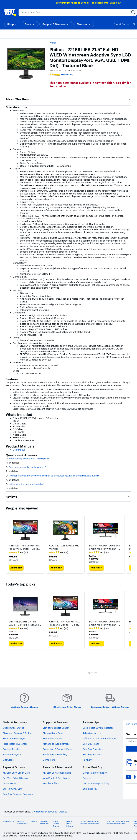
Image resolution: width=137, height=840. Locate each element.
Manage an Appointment (56, 743)
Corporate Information (95, 772)
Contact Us (49, 759)
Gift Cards (8, 759)
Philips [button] (52, 42)
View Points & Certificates (56, 778)
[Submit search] (133, 12)
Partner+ (87, 759)
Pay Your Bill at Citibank (15, 778)
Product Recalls (11, 749)
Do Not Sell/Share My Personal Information (90, 822)
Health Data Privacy (69, 823)
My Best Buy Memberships (57, 772)
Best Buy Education (93, 749)
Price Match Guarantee (15, 743)
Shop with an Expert (53, 733)
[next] (128, 544)
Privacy (34, 821)
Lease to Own (10, 783)
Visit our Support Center (56, 727)
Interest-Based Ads (44, 822)
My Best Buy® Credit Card (16, 772)
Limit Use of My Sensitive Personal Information (117, 822)
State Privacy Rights (56, 823)
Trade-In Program (12, 754)
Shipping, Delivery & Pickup (17, 733)
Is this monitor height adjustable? (26, 484)
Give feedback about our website (49, 811)
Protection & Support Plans (57, 749)
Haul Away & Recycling (55, 754)
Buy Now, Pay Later (13, 788)
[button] (12, 24)
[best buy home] (10, 12)
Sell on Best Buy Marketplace (98, 727)
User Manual (19, 449)
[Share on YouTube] (128, 777)
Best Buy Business (92, 754)
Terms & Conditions (22, 822)
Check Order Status (13, 727)
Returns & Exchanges (14, 738)
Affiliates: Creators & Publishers (99, 738)
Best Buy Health (91, 743)
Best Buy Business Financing (18, 794)
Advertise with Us (92, 733)
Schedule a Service (53, 738)
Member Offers (51, 783)
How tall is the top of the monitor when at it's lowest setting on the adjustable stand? (54, 475)
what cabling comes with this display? (29, 458)
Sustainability (90, 788)
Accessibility (8, 821)
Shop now (115, 2)
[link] (18, 552)
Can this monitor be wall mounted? (27, 467)
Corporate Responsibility (96, 783)
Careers (87, 778)
